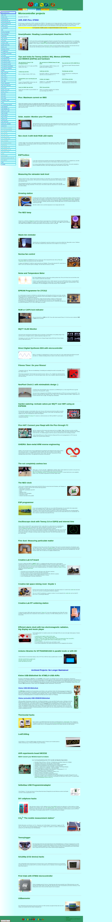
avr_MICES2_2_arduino (6, 128)
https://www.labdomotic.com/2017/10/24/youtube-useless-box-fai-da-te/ (47, 472)
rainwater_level (5, 100)
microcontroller (31, 9)
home (20, 9)
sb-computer (53, 9)
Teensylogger (24, 838)
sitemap (3, 164)
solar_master (4, 115)
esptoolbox (4, 36)
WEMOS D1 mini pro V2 (29, 415)
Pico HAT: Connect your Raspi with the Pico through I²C (43, 425)
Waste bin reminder (27, 235)
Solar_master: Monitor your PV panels (35, 117)
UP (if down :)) (5, 920)
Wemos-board (30, 568)
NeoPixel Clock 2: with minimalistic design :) (38, 384)
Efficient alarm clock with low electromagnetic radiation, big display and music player (43, 628)
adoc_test (3, 15)
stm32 (2, 153)
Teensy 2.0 (61, 567)
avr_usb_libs (4, 134)
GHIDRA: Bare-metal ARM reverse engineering (39, 444)
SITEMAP (68, 920)
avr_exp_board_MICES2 (6, 130)
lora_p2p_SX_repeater (6, 68)
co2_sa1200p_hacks (5, 138)
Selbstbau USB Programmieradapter (34, 785)
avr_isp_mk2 (4, 132)
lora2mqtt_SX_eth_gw (6, 53)
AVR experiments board (32, 753)
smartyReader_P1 (5, 108)
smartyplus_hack (5, 151)
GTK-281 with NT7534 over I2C (25, 660)
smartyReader (4, 106)
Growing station (25, 193)
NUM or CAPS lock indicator (30, 310)
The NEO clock (25, 483)
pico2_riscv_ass (5, 89)
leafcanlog (4, 145)
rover (2, 102)
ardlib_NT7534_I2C (5, 21)
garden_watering (5, 44)
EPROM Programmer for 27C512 (32, 291)
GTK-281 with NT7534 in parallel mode (26, 659)
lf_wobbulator (4, 51)
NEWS (67, 917)
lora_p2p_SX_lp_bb (5, 61)
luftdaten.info (51, 548)
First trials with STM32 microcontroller (35, 876)
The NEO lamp (24, 212)
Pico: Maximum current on (32, 97)
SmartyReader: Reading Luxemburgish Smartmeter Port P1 (44, 34)
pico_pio (3, 96)
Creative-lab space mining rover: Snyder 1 (37, 584)
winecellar (4, 125)
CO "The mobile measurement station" (36, 818)
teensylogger (4, 155)
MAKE (55, 806)
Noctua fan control (26, 254)
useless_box (4, 119)
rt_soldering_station (6, 104)
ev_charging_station (6, 143)
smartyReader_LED (5, 147)
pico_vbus (3, 98)
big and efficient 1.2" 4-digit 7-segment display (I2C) (46, 637)
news (2, 162)
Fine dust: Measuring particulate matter (36, 541)
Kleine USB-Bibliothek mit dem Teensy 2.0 (44, 777)
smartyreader (4, 113)
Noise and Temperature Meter (31, 273)
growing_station (5, 49)
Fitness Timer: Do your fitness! (32, 365)
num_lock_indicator (6, 85)
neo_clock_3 (4, 79)
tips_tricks (4, 117)
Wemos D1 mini (44, 43)
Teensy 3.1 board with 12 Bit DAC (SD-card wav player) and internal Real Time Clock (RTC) (54, 638)
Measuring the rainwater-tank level (33, 174)
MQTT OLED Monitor (27, 329)
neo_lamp (3, 81)
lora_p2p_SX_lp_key (6, 64)
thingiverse (32, 221)
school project (67, 721)
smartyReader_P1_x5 (6, 149)
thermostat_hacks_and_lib (7, 157)
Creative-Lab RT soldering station (33, 603)
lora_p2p (3, 55)
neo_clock (3, 74)
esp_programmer (5, 34)
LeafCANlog (23, 734)
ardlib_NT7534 (4, 19)
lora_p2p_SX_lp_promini (7, 66)
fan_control (4, 38)
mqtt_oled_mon (4, 72)
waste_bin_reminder (6, 123)
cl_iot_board (4, 27)
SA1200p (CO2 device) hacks (31, 857)
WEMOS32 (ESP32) (26, 528)
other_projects (45, 9)
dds (2, 29)
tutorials (60, 9)
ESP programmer (26, 502)
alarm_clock (4, 17)
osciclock (3, 87)
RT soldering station (50, 807)
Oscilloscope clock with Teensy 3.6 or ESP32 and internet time (46, 522)
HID (21, 691)
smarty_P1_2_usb (5, 111)
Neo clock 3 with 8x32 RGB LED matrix (35, 136)
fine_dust (3, 40)
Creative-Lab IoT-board (28, 560)
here (48, 46)
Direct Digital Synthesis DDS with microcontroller (40, 348)
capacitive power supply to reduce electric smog (45, 636)
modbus (3, 70)
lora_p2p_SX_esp (5, 59)
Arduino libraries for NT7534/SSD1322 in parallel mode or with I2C (47, 651)
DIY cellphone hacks (27, 799)
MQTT (45, 42)
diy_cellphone (4, 140)
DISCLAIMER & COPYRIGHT (73, 919)
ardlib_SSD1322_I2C (6, 23)
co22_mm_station (5, 136)
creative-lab (73, 589)
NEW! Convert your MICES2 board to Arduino (33, 757)
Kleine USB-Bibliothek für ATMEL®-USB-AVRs (39, 675)
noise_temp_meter (5, 83)
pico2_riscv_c (4, 91)
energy (25, 9)
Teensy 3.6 (52, 45)
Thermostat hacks (26, 715)
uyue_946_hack (4, 121)
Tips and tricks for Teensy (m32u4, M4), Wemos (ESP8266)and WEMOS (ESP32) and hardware (44, 58)
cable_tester (4, 25)
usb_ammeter (4, 160)
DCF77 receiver (38, 640)
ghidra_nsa (4, 47)
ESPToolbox (23, 155)
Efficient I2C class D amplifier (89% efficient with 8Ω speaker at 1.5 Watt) (50, 639)
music (38, 9)
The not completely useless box (32, 464)
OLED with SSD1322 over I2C (25, 661)
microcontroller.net (58, 723)
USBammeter (24, 898)
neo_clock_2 (4, 76)
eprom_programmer (5, 32)
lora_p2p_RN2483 (5, 57)
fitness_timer (4, 42)
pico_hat (3, 93)
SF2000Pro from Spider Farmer (67, 199)
